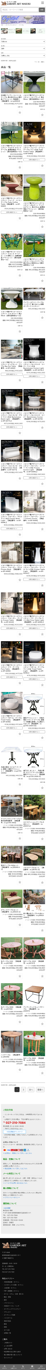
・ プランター (6, 1312)
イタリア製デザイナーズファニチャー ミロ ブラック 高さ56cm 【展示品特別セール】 (33, 97)
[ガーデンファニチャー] (34, 82)
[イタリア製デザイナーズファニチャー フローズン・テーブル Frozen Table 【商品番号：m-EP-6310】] (12, 603)
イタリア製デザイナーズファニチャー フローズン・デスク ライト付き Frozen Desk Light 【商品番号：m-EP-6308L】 (11, 518)
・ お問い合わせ (7, 1349)
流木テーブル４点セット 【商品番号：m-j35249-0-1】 (10, 867)
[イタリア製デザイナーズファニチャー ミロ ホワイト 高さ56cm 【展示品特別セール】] (12, 299)
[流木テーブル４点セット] (12, 854)
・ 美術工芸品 (6, 1321)
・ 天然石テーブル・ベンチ (10, 1306)
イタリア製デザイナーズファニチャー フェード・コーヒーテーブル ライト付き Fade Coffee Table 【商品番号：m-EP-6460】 (34, 149)
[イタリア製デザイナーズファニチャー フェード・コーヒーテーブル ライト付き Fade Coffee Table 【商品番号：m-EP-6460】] (34, 133)
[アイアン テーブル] (34, 294)
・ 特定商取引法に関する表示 (11, 1351)
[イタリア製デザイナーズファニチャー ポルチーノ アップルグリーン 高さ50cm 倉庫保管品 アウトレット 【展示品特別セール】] (34, 187)
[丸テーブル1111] (12, 948)
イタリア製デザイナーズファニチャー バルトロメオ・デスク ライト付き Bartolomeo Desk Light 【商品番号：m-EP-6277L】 (11, 417)
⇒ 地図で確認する (8, 1258)
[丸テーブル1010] (34, 948)
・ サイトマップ (7, 1358)
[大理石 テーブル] (12, 755)
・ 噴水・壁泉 (6, 1297)
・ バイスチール (7, 1318)
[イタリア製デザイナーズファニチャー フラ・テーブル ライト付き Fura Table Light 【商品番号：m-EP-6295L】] (34, 603)
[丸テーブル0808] (12, 994)
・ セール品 (6, 1330)
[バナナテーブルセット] (34, 856)
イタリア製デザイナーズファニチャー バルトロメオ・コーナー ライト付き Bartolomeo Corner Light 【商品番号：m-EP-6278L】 (34, 366)
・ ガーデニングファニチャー (11, 1309)
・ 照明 (4, 1327)
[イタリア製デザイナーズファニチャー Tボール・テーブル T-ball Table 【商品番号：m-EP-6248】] (12, 703)
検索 (41, 10)
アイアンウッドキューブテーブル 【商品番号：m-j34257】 (33, 1009)
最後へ (43, 62)
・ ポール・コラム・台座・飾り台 (12, 1294)
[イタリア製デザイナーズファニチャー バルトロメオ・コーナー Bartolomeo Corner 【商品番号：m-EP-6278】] (34, 400)
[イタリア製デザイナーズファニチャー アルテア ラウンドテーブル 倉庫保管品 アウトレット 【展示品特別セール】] (12, 133)
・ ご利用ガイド (7, 1343)
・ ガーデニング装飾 (8, 1315)
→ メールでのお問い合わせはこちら (15, 1183)
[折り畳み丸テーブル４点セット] (34, 900)
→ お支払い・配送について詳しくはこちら (17, 1153)
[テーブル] (12, 806)
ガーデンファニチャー (11, 25)
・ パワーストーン (8, 1303)
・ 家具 (4, 1324)
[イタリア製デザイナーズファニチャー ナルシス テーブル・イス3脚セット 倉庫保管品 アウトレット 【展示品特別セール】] (12, 242)
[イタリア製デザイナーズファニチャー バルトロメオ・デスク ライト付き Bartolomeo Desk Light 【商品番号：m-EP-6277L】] (12, 400)
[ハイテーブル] (12, 1042)
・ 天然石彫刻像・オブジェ (10, 1282)
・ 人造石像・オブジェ (9, 1288)
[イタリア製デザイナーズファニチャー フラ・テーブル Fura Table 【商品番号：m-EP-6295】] (12, 652)
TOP (2, 25)
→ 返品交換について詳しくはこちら (15, 1168)
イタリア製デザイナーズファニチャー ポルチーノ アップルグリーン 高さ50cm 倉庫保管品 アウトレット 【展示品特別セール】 (34, 207)
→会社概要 (6, 1208)
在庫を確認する (33, 159)
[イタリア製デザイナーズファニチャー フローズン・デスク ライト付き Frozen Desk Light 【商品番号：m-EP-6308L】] (12, 502)
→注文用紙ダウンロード (14, 1132)
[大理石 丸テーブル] (34, 704)
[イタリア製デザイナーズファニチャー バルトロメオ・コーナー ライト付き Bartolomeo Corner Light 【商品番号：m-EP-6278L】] (34, 349)
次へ (39, 62)
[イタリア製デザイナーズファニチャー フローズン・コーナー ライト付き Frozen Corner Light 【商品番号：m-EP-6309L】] (34, 451)
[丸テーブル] (34, 1043)
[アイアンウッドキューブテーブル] (34, 994)
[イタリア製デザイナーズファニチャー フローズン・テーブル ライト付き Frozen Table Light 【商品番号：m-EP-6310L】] (34, 552)
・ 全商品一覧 (6, 1333)
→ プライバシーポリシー (11, 1197)
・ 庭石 (4, 1300)
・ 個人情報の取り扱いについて (12, 1355)
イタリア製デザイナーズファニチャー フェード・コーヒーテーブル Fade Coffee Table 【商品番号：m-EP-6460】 (11, 202)
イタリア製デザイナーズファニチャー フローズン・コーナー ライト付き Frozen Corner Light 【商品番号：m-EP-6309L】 (34, 468)
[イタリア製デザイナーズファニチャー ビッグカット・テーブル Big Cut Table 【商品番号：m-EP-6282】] (12, 349)
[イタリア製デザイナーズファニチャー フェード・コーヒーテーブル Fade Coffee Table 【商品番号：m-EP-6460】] (12, 185)
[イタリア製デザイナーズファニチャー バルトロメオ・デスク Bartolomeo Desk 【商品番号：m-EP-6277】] (12, 451)
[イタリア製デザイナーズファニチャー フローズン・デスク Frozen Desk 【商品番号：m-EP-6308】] (12, 552)
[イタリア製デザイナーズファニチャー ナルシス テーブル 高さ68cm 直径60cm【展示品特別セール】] (34, 245)
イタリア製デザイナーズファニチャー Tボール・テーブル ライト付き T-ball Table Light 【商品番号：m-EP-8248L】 (33, 669)
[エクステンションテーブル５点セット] (34, 807)
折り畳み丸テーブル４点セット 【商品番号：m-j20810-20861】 (33, 915)
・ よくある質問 (7, 1346)
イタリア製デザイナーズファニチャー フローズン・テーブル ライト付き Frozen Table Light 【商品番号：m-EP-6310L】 (34, 569)
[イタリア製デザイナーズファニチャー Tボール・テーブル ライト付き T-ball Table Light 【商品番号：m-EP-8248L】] (34, 652)
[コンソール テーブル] (12, 82)
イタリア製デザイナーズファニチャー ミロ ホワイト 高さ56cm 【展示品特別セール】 (11, 313)
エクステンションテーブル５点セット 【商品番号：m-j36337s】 (33, 824)
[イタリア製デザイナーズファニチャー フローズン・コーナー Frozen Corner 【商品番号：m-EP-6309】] (34, 502)
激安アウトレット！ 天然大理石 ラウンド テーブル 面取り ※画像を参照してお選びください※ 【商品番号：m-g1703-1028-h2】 (34, 722)
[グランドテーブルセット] (12, 899)
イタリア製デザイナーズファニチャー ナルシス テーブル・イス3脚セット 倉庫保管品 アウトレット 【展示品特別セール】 (11, 255)
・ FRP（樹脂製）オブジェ (10, 1291)
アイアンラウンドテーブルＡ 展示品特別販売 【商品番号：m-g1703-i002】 (12, 820)
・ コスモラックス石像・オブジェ (12, 1285)
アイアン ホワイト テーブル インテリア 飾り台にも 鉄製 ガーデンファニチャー (33, 304)
